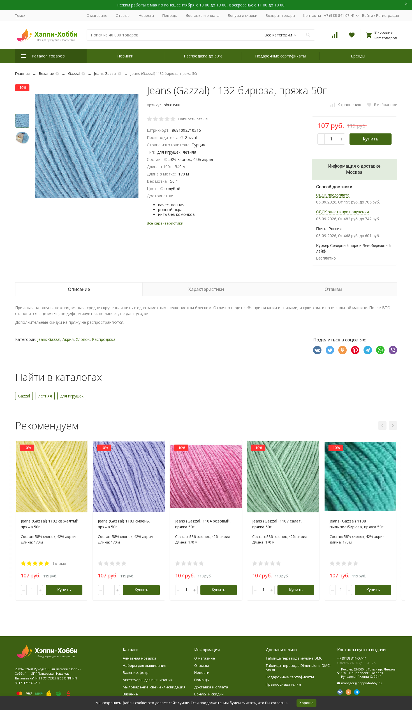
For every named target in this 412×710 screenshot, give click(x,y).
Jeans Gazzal (105, 73)
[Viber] (393, 350)
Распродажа (103, 339)
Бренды (358, 56)
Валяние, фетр (136, 672)
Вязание (46, 73)
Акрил (68, 339)
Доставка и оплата (202, 15)
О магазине (97, 15)
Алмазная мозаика (139, 658)
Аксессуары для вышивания (148, 679)
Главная (22, 73)
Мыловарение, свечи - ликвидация (154, 687)
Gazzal (74, 73)
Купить (370, 139)
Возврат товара (280, 15)
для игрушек (72, 396)
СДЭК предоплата (332, 195)
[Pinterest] (355, 350)
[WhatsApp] (380, 350)
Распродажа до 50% (203, 56)
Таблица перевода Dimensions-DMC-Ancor (298, 667)
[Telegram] (368, 350)
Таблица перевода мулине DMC (294, 658)
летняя (45, 396)
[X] (330, 350)
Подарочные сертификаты (280, 56)
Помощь (169, 15)
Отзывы (123, 15)
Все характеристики (165, 223)
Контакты (312, 15)
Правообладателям (283, 684)
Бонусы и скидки (242, 15)
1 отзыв (59, 563)
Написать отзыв (193, 118)
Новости (146, 15)
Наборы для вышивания (144, 665)
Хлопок (83, 339)
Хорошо (306, 702)
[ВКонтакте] (317, 350)
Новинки (125, 56)
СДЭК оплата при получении (342, 212)
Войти (367, 15)
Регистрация (387, 15)
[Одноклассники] (342, 350)
